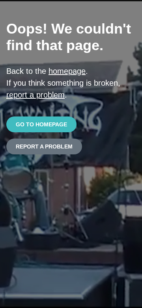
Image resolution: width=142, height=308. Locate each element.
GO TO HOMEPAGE (41, 124)
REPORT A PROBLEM (44, 146)
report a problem (35, 94)
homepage (67, 71)
